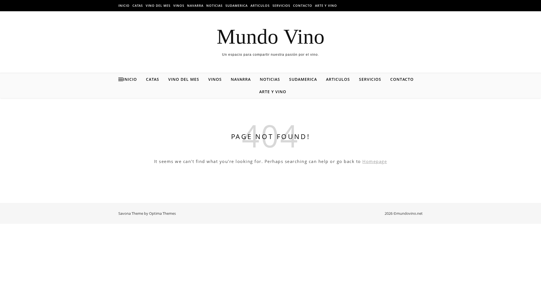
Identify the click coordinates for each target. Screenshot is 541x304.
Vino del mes (158, 5)
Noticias (214, 5)
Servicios (281, 5)
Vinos (178, 5)
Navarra (195, 5)
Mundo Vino (271, 36)
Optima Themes (162, 213)
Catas (137, 5)
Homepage (374, 161)
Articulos (260, 5)
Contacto (302, 5)
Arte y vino (326, 5)
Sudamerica (236, 5)
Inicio (124, 5)
